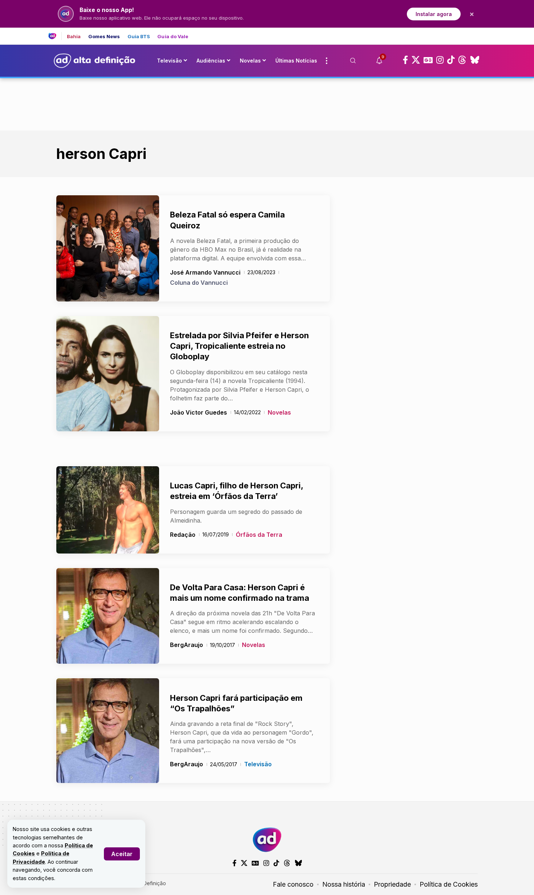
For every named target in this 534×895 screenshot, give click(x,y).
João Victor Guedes (198, 412)
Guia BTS (139, 36)
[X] (416, 60)
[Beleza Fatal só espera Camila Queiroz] (107, 248)
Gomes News (104, 36)
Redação (182, 534)
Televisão (258, 764)
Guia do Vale (172, 36)
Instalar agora (434, 14)
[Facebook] (405, 60)
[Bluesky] (474, 60)
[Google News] (428, 60)
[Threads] (462, 60)
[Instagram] (439, 60)
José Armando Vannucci (205, 272)
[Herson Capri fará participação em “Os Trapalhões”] (107, 730)
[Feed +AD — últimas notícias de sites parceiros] (55, 36)
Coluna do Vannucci (199, 282)
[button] (122, 853)
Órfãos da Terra (259, 534)
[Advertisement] (267, 103)
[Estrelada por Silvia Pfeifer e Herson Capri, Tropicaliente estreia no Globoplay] (107, 373)
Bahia (74, 36)
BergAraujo (186, 644)
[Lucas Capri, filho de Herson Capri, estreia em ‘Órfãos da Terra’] (107, 510)
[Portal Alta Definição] (267, 839)
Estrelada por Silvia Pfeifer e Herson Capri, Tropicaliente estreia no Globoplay (239, 346)
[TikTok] (450, 60)
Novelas (279, 412)
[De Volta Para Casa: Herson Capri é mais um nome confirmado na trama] (107, 616)
